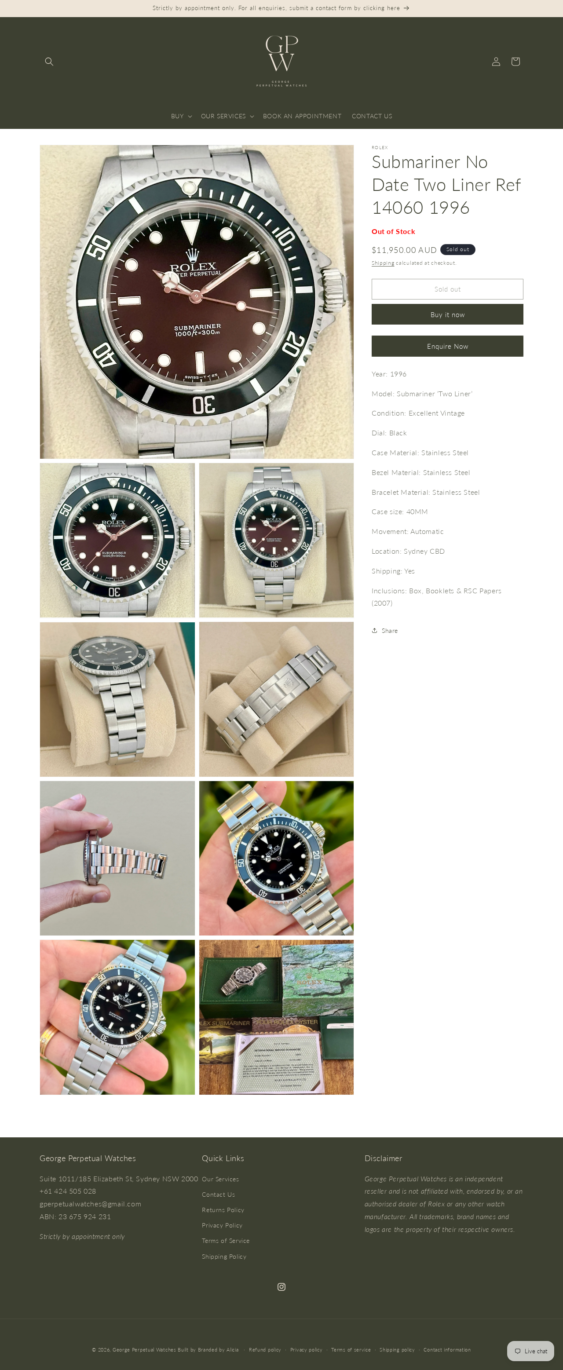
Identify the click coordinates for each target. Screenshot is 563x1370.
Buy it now (448, 314)
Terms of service (351, 1349)
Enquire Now (447, 346)
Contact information (447, 1349)
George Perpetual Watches (144, 1349)
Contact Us (218, 1194)
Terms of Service (226, 1240)
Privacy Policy (222, 1225)
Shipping (383, 262)
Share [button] (390, 630)
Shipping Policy (224, 1256)
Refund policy (265, 1349)
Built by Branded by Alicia (208, 1349)
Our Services (220, 1178)
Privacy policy (306, 1349)
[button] (49, 61)
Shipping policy (397, 1349)
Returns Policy (223, 1209)
